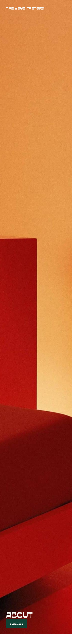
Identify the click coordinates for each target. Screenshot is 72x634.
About (19, 614)
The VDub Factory (25, 8)
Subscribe (16, 623)
